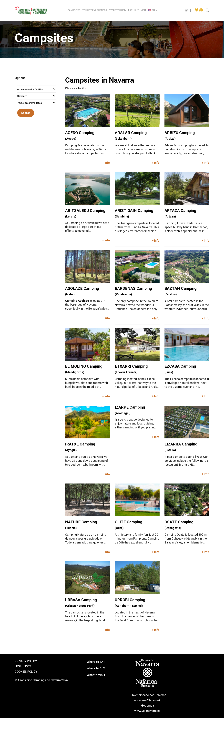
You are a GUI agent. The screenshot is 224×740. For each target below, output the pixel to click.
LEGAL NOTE (23, 666)
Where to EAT (96, 661)
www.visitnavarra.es (147, 710)
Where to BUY (96, 668)
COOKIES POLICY (26, 671)
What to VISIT (96, 675)
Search (26, 113)
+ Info (106, 162)
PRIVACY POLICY (26, 661)
